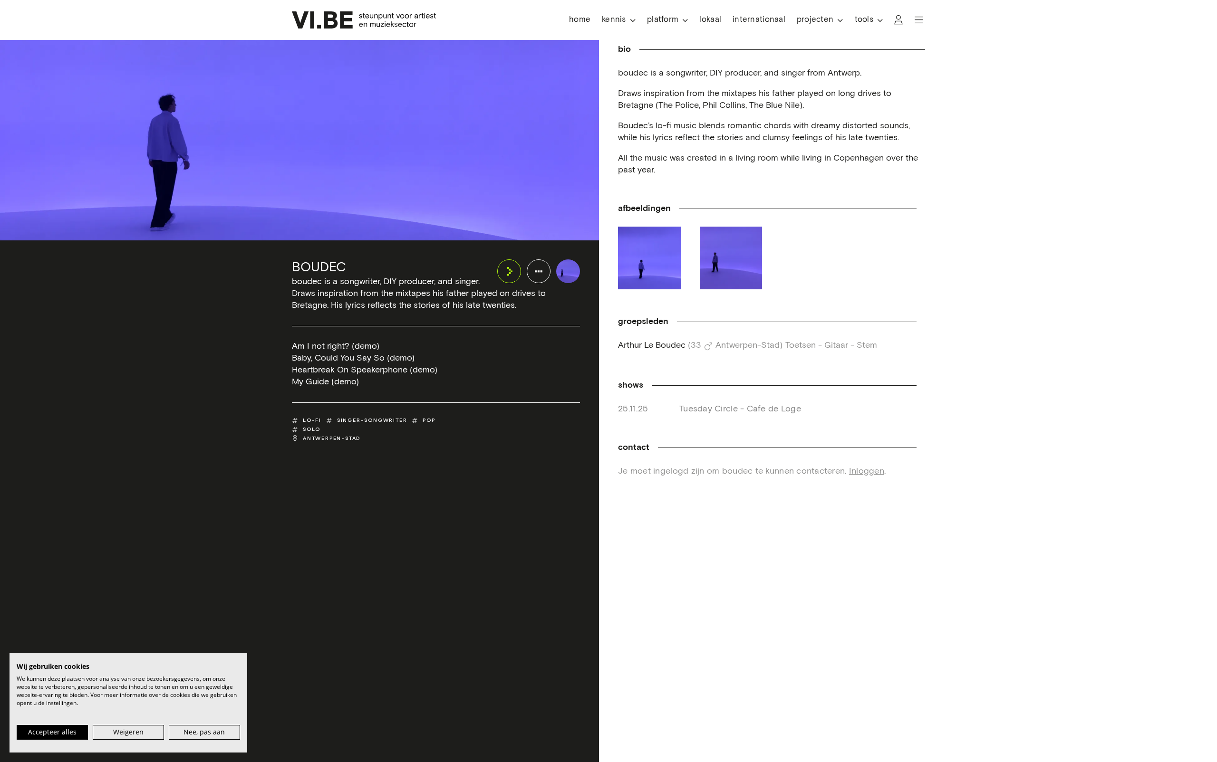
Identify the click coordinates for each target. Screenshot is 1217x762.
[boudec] (568, 271)
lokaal (710, 20)
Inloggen (866, 471)
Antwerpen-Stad (331, 438)
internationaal (759, 20)
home (579, 20)
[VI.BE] (364, 20)
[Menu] (919, 19)
